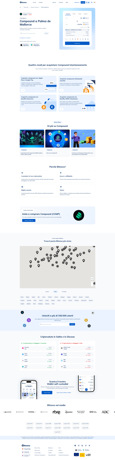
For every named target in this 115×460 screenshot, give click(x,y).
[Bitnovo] (23, 2)
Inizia (46, 33)
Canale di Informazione (64, 455)
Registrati (77, 2)
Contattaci (61, 452)
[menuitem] (34, 2)
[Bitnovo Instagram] (75, 445)
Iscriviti (72, 324)
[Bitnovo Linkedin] (82, 445)
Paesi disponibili (52, 455)
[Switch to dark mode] (92, 2)
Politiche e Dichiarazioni (40, 455)
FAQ (59, 447)
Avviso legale (37, 452)
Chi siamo (50, 450)
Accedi (82, 2)
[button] (94, 2)
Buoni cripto (37, 450)
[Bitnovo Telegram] (89, 445)
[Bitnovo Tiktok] (86, 445)
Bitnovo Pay (37, 447)
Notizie (60, 450)
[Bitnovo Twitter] (78, 445)
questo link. (90, 438)
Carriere (50, 452)
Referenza (50, 447)
